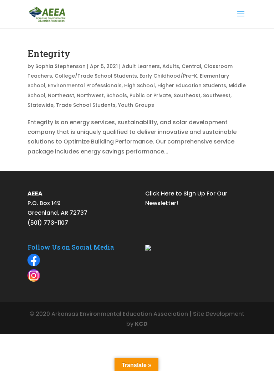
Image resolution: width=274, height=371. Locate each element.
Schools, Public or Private (138, 95)
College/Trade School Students (96, 75)
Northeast (61, 95)
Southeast (187, 95)
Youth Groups (136, 105)
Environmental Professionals (85, 85)
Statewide (40, 105)
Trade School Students (86, 105)
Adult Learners (141, 66)
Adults (170, 66)
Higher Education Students (191, 85)
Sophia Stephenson (60, 66)
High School (139, 85)
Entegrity (48, 53)
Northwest (90, 95)
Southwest (216, 95)
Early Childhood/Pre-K (168, 75)
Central (191, 66)
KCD (141, 324)
